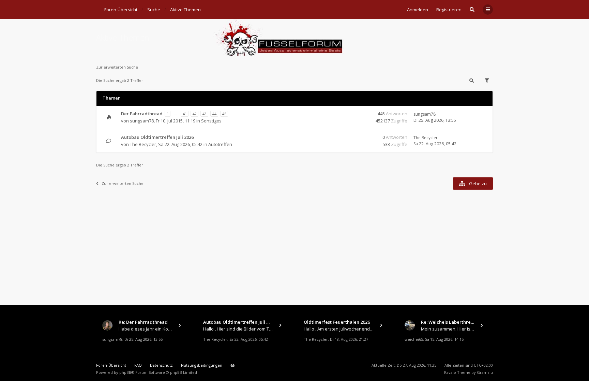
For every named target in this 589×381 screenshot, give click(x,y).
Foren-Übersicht (111, 365)
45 (224, 113)
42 (195, 113)
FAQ (138, 365)
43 (204, 113)
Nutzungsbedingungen (201, 365)
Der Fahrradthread (142, 114)
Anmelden (417, 9)
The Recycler (143, 144)
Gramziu (485, 372)
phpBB (125, 372)
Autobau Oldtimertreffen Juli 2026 (157, 137)
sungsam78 (142, 121)
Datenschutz (161, 365)
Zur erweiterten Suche (117, 67)
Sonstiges (211, 121)
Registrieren (449, 9)
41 (185, 113)
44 (214, 113)
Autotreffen (220, 144)
